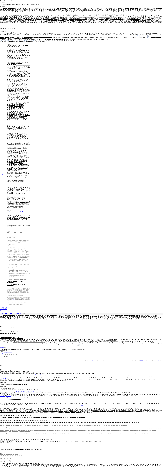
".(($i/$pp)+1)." (14, 300)
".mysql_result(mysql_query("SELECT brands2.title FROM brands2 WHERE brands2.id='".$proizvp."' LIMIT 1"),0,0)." (17, 372)
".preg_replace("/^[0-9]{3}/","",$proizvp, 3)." (7, 393)
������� (9, 235)
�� (13, 299)
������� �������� (8, 313)
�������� (3, 378)
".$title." (11, 82)
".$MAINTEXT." (13, 235)
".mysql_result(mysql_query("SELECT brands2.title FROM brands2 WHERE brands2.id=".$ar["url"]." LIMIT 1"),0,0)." (18, 65)
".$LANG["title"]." (27, 287)
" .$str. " (9, 275)
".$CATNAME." (19, 313)
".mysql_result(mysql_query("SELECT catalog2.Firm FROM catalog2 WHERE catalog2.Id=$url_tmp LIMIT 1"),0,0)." (18, 62)
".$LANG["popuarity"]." (12, 287)
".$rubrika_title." (7, 350)
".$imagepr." (2, 174)
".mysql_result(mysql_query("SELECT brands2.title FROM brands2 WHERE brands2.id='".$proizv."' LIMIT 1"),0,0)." (29, 342)
